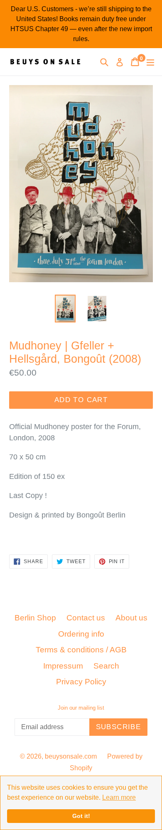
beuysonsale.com (71, 756)
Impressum (63, 666)
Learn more (119, 797)
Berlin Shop (35, 617)
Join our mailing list (81, 708)
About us (131, 617)
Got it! (81, 816)
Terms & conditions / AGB (81, 649)
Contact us (85, 617)
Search (106, 666)
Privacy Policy (81, 681)
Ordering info (81, 634)
